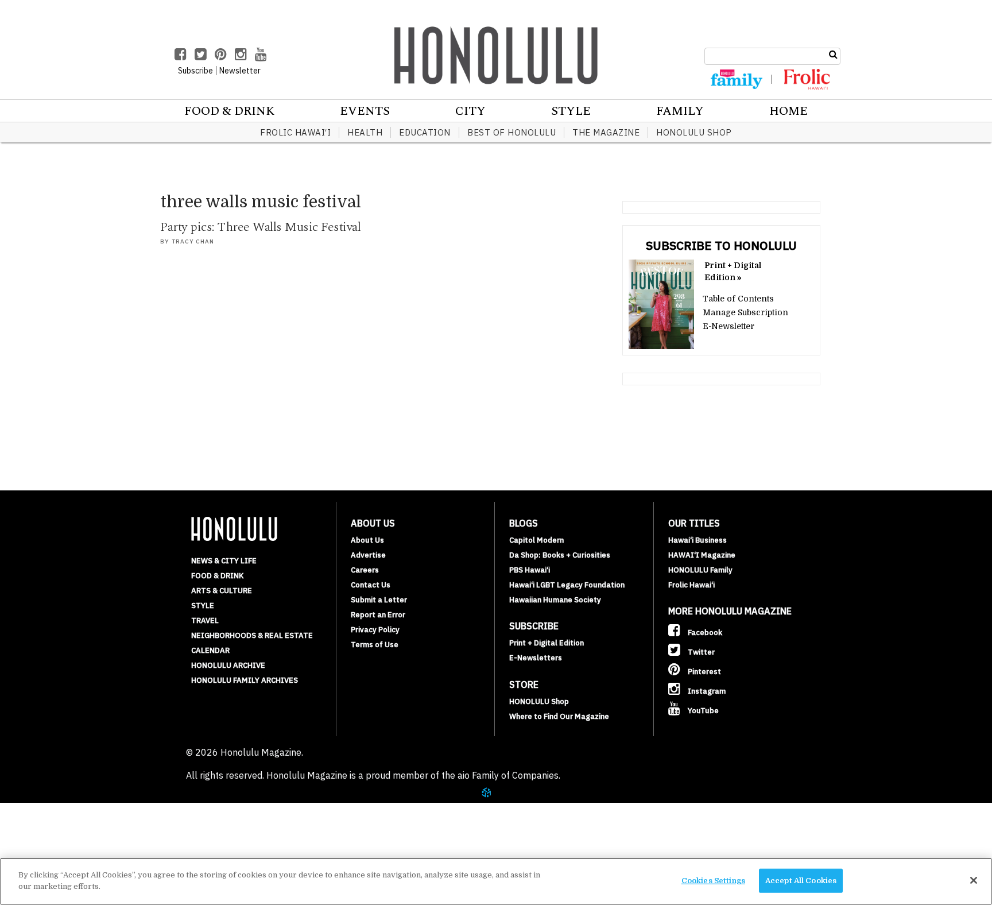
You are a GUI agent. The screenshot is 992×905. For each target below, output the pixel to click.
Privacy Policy (375, 630)
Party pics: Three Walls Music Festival (260, 227)
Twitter (700, 652)
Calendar (210, 650)
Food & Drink (229, 111)
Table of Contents (738, 298)
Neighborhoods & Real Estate (252, 635)
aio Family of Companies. (509, 775)
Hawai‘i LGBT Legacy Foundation (567, 585)
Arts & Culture (221, 590)
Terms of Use (374, 644)
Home (788, 111)
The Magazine (606, 132)
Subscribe (70, 838)
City (470, 111)
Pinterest (703, 671)
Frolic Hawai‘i (295, 132)
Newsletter (240, 70)
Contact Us (370, 585)
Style (571, 111)
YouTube (702, 711)
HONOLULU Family (700, 570)
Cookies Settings (713, 880)
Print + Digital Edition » (732, 271)
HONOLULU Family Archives (244, 680)
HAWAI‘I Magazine (701, 555)
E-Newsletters (535, 658)
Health (364, 132)
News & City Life (224, 561)
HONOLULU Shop (694, 132)
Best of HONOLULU (511, 132)
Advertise (368, 555)
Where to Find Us (88, 852)
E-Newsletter (728, 326)
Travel (205, 620)
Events (365, 111)
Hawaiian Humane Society (555, 600)
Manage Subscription (745, 312)
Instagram (706, 691)
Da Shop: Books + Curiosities (559, 555)
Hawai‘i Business (697, 540)
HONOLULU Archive (228, 665)
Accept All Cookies (800, 880)
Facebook (704, 632)
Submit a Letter (379, 600)
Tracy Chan (193, 241)
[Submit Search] (833, 54)
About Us (367, 540)
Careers (365, 570)
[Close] (973, 880)
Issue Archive (80, 811)
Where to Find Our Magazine (559, 716)
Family (680, 111)
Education (425, 132)
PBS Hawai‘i (529, 570)
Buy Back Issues (84, 824)
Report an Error (378, 615)
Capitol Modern (536, 540)
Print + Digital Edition (546, 643)
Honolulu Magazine (496, 55)
